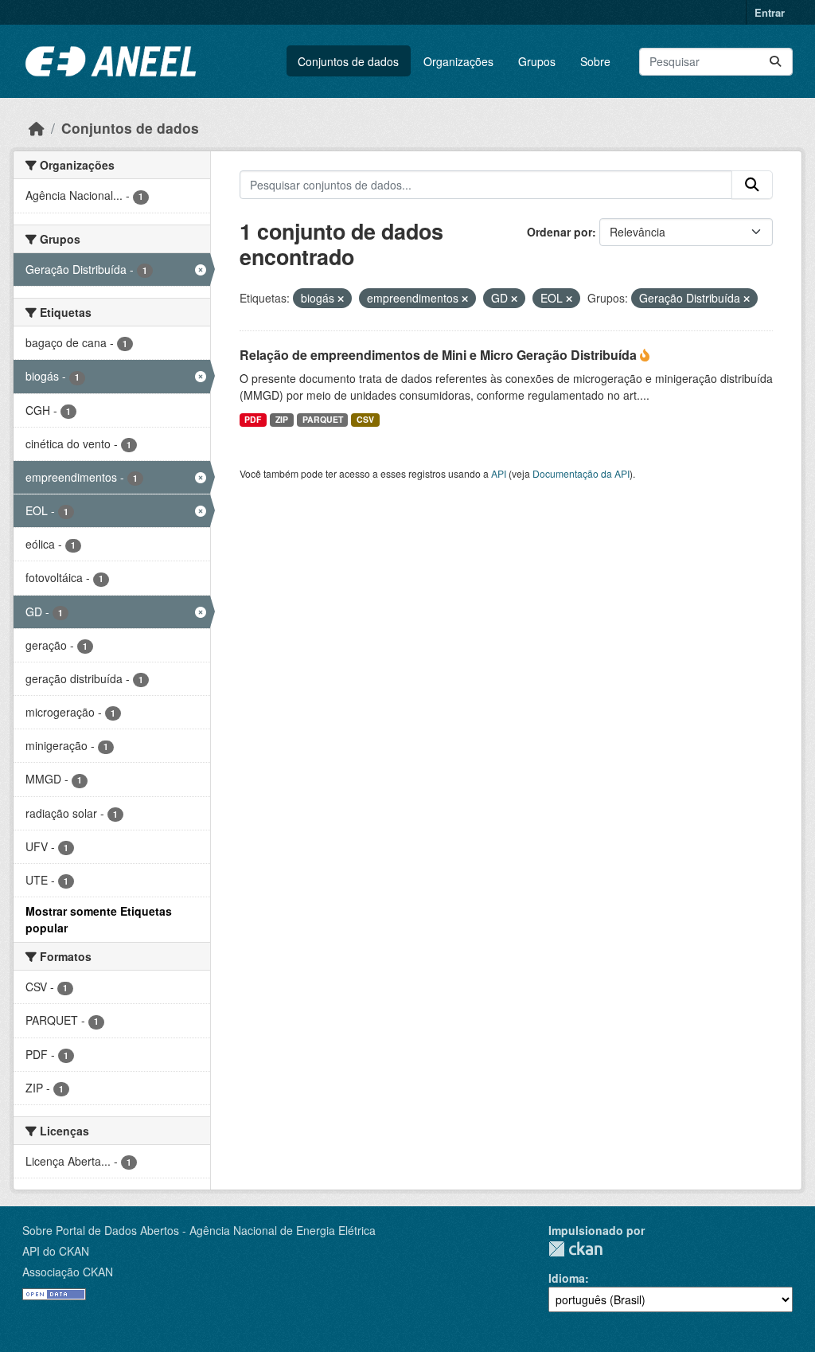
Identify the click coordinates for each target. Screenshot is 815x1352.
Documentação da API (581, 473)
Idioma (566, 1278)
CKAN (575, 1249)
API (498, 473)
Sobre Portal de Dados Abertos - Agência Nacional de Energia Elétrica (199, 1230)
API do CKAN (55, 1251)
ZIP (281, 419)
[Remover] (340, 298)
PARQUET (322, 419)
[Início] (37, 128)
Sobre (595, 61)
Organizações (458, 61)
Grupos (537, 61)
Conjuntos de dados (348, 61)
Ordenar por (559, 232)
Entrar (770, 12)
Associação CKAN (67, 1272)
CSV (365, 419)
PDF (252, 419)
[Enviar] (775, 62)
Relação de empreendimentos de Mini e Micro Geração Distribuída (440, 355)
